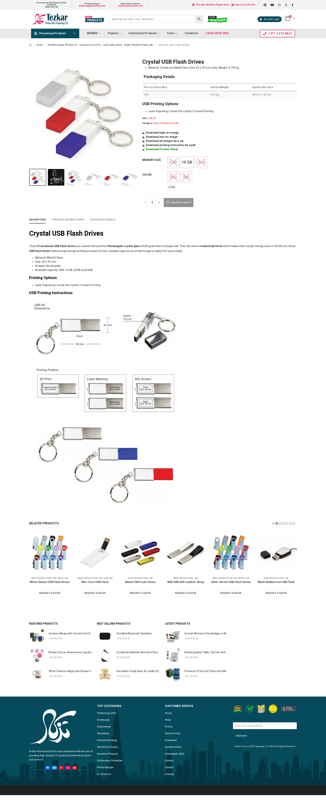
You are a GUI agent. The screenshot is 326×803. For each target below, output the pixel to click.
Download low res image (162, 136)
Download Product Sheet (162, 149)
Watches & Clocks (107, 754)
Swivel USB (153, 578)
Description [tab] (37, 219)
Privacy (169, 734)
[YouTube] (74, 775)
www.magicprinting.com (92, 6)
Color (146, 174)
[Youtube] (272, 5)
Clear (171, 187)
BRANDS (92, 33)
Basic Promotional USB (166, 123)
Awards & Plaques (107, 761)
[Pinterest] (265, 5)
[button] (30, 113)
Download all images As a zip (165, 140)
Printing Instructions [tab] (68, 219)
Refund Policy (172, 741)
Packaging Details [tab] (103, 219)
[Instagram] (279, 5)
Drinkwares (103, 727)
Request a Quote (50, 593)
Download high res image (162, 132)
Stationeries (104, 734)
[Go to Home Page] (30, 45)
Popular (113, 33)
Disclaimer (171, 748)
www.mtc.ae (51, 6)
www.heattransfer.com (130, 6)
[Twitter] (54, 775)
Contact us (191, 33)
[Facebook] (292, 5)
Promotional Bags (107, 748)
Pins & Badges (105, 775)
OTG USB (295, 578)
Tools (170, 33)
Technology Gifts (106, 721)
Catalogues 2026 (174, 761)
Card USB (286, 578)
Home (168, 721)
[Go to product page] (50, 553)
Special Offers (173, 754)
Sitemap (169, 782)
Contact (169, 768)
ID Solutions (104, 782)
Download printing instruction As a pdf (171, 145)
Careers (169, 775)
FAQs (168, 727)
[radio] (173, 162)
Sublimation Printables (109, 768)
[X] (286, 5)
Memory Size (151, 159)
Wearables (103, 741)
